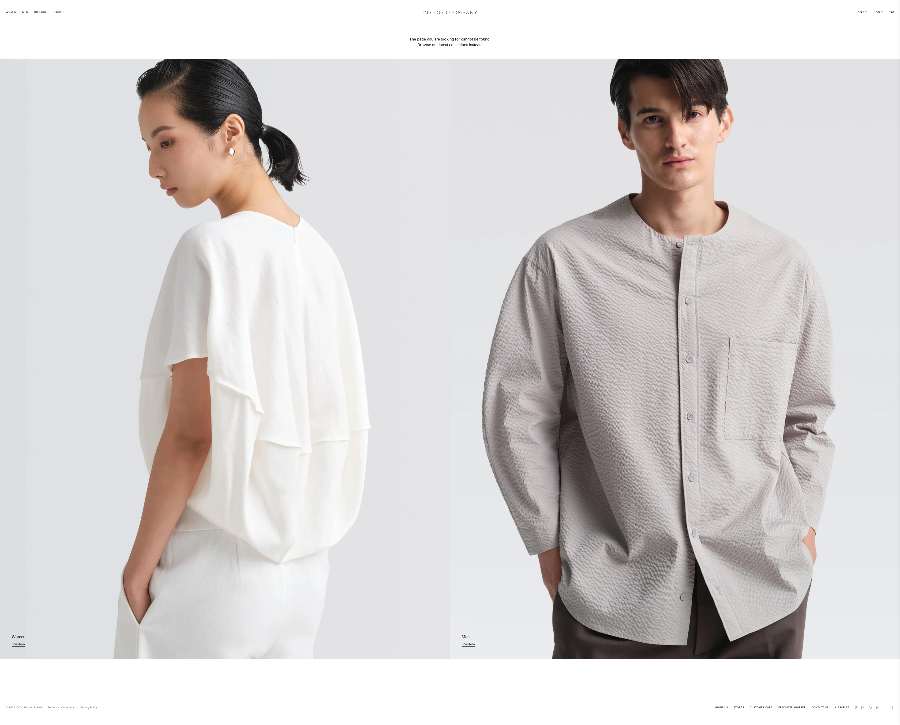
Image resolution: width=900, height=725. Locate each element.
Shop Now (18, 644)
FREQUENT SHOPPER (792, 707)
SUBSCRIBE (841, 707)
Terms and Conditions (61, 707)
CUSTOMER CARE (761, 707)
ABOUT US (721, 707)
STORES (739, 707)
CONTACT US (820, 707)
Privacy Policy (89, 707)
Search (863, 12)
